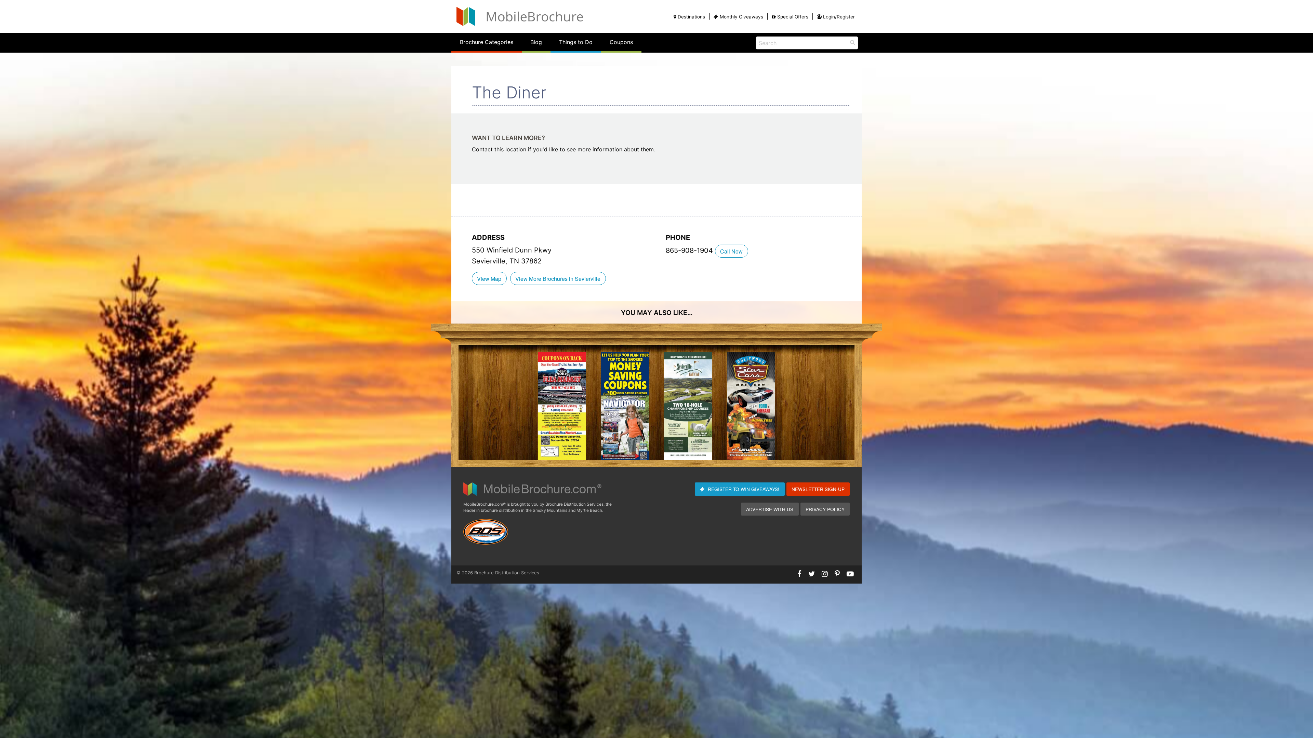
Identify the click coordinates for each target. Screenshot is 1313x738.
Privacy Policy (825, 509)
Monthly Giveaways (741, 16)
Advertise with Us (769, 509)
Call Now (731, 251)
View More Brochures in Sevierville (557, 279)
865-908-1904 (690, 251)
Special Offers (792, 16)
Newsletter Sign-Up (818, 489)
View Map (489, 279)
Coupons (621, 42)
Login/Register (839, 16)
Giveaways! (743, 489)
